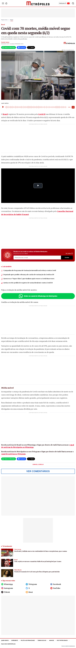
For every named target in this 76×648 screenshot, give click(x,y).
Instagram (8, 588)
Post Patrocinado (62, 640)
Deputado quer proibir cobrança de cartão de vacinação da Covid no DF (28, 274)
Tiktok (7, 592)
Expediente (14, 640)
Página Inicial (4, 19)
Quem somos (5, 640)
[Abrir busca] (73, 3)
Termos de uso (42, 640)
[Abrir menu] (3, 3)
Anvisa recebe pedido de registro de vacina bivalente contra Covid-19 (28, 283)
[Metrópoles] (38, 3)
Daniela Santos (5, 42)
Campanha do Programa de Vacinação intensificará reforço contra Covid (29, 270)
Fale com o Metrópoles (8, 644)
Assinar (67, 257)
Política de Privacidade (28, 640)
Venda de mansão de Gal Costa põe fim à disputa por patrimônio (37, 572)
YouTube (56, 588)
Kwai (30, 592)
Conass (35, 464)
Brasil (11, 19)
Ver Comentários (38, 471)
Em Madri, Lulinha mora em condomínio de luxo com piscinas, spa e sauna (40, 551)
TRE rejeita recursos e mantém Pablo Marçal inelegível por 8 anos (37, 561)
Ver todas (68, 253)
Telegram (32, 584)
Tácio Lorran (17, 549)
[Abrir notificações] (6, 3)
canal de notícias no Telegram (13, 454)
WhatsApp (8, 584)
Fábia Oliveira (17, 570)
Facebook (57, 584)
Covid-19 (41, 114)
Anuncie (51, 640)
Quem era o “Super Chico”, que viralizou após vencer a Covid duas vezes (28, 279)
